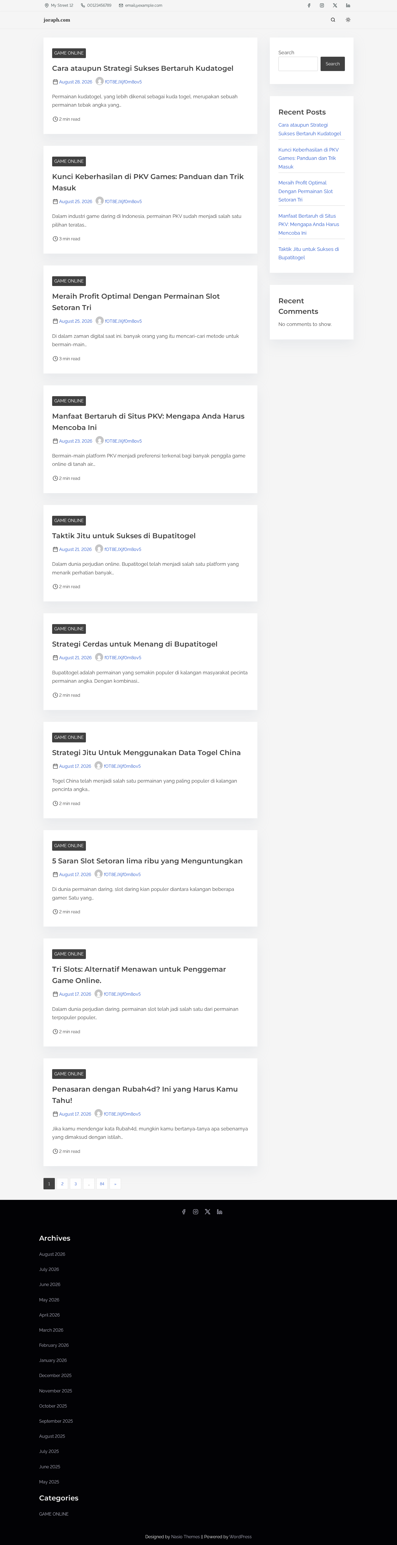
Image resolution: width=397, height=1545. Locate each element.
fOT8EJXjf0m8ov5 (123, 82)
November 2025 (55, 1390)
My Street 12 (61, 5)
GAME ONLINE (69, 53)
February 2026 (54, 1345)
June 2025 (49, 1466)
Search (286, 52)
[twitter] (335, 5)
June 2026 (49, 1284)
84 (102, 1184)
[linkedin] (348, 5)
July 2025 (49, 1451)
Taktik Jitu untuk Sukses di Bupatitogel (124, 535)
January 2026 (53, 1360)
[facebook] (309, 5)
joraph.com (56, 20)
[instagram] (322, 5)
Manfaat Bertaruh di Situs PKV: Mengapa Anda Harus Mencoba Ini (308, 224)
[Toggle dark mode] (347, 20)
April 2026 (49, 1315)
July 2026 (49, 1269)
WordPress (240, 1536)
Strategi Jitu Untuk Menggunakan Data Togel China (146, 752)
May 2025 (49, 1482)
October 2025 (53, 1406)
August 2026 (52, 1254)
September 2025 (56, 1421)
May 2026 (49, 1299)
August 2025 (52, 1436)
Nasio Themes (186, 1536)
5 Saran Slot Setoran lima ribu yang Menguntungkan (147, 861)
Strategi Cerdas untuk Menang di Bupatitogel (135, 644)
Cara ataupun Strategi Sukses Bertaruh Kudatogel (143, 68)
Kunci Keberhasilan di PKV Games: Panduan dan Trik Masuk (308, 158)
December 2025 (55, 1375)
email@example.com (143, 5)
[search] (333, 21)
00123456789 (98, 5)
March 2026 (51, 1330)
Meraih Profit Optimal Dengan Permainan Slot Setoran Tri (305, 191)
